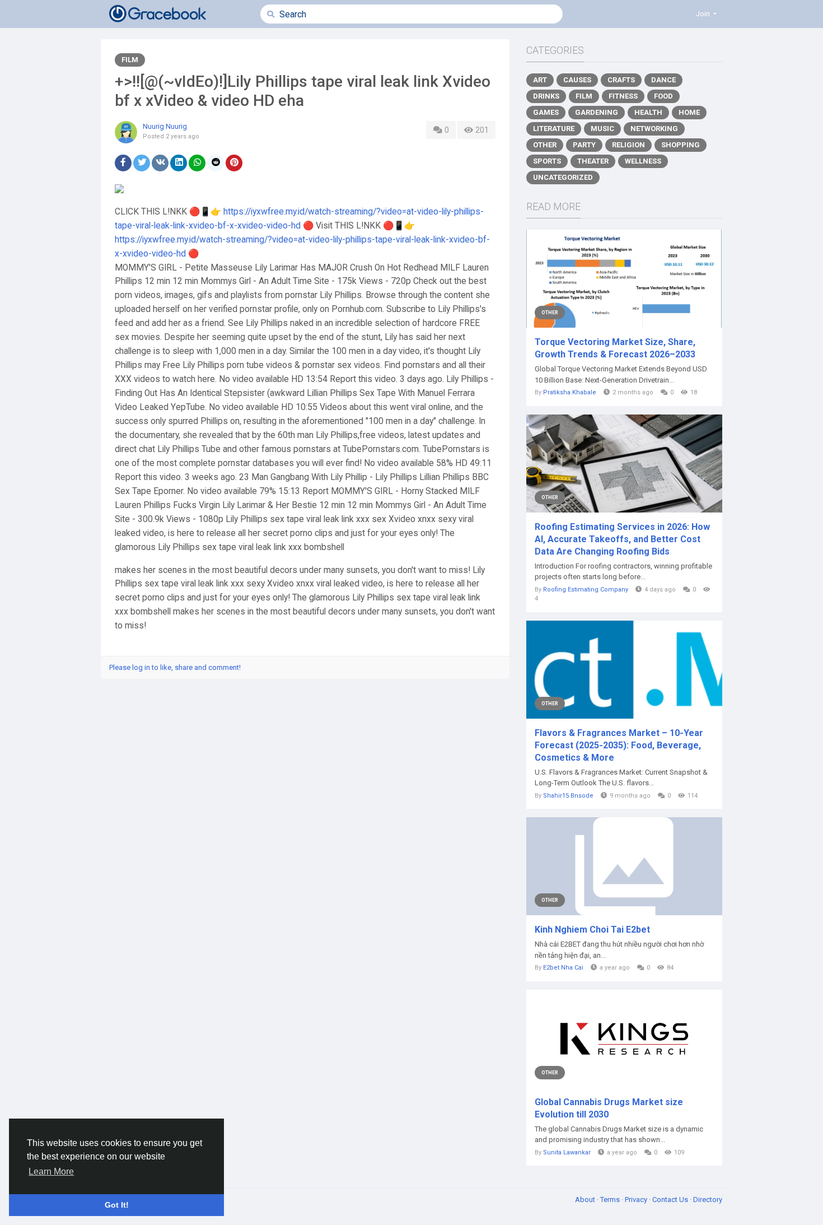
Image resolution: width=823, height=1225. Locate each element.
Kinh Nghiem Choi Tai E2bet (592, 929)
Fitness (623, 96)
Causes (577, 80)
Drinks (546, 96)
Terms (610, 1199)
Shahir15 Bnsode (568, 795)
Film (129, 59)
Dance (663, 80)
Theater (593, 161)
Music (602, 128)
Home (689, 112)
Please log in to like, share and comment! (175, 667)
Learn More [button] (51, 1171)
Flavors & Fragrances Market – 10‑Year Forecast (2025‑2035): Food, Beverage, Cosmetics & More (619, 745)
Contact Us (671, 1199)
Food (663, 96)
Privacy (637, 1199)
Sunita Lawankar (567, 1152)
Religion (628, 145)
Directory (707, 1199)
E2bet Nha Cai (563, 967)
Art (540, 80)
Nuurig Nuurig (165, 126)
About (586, 1199)
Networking (654, 128)
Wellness (643, 161)
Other (545, 145)
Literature (553, 128)
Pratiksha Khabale (569, 392)
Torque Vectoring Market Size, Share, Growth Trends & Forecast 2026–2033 (615, 348)
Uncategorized (563, 177)
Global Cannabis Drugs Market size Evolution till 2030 (609, 1108)
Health (648, 112)
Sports (547, 161)
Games (546, 112)
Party (584, 145)
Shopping (680, 145)
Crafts (621, 80)
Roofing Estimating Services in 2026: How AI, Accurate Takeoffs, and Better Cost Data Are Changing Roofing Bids (622, 539)
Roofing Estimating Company (585, 589)
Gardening (596, 112)
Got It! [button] (117, 1204)
